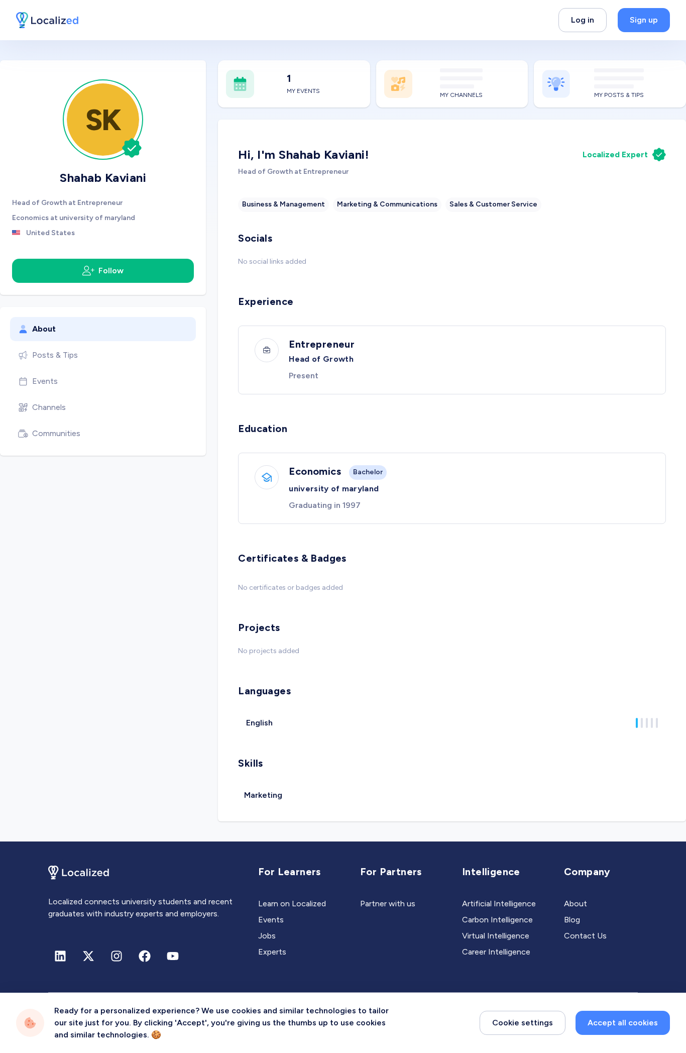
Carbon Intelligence (497, 919)
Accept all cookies (623, 1022)
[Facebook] (145, 956)
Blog (572, 919)
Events (45, 381)
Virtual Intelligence (495, 935)
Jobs (267, 935)
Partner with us (387, 903)
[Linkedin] (60, 956)
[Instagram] (116, 956)
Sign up (644, 20)
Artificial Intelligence (499, 903)
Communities (56, 433)
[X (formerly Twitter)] (88, 956)
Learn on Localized (292, 903)
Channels (49, 407)
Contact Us (585, 935)
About (44, 329)
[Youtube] (173, 956)
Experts (272, 952)
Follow (111, 270)
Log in (582, 20)
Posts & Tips (55, 355)
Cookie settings (522, 1022)
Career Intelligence (496, 952)
